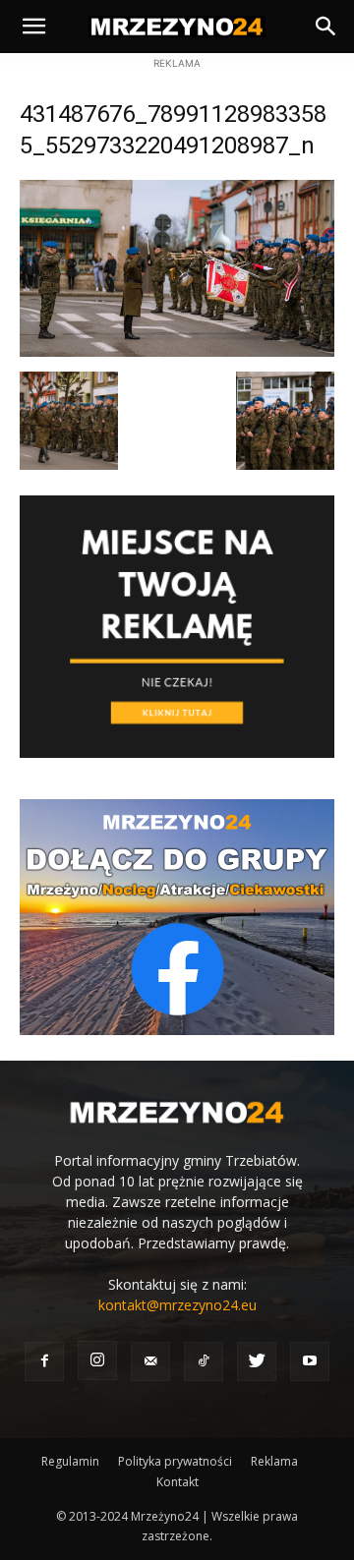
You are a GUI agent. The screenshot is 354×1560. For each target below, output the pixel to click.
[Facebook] (44, 1361)
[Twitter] (256, 1361)
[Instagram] (97, 1360)
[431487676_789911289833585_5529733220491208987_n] (177, 351)
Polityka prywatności (175, 1461)
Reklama (274, 1461)
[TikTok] (203, 1361)
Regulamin (70, 1461)
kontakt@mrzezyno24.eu (177, 1305)
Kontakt (177, 1481)
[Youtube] (309, 1361)
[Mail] (150, 1361)
